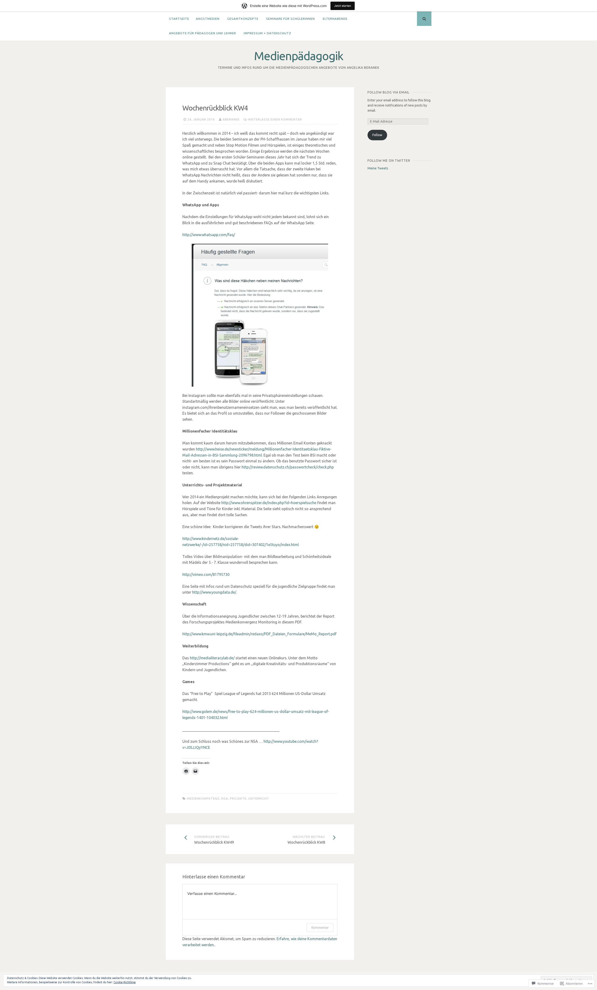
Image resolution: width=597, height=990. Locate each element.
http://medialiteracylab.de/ (212, 658)
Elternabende (335, 18)
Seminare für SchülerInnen (290, 18)
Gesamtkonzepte (242, 18)
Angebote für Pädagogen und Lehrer (202, 33)
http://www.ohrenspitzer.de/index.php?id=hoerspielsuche (268, 503)
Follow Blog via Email (389, 92)
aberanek (231, 119)
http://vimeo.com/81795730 (205, 574)
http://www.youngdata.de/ (214, 592)
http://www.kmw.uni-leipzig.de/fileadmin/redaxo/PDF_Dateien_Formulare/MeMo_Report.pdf (259, 634)
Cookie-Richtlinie (125, 982)
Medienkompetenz (203, 798)
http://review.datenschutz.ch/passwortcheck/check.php (288, 467)
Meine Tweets (378, 168)
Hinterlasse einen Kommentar (275, 119)
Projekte (238, 798)
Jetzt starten (342, 5)
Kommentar (320, 927)
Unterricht (258, 798)
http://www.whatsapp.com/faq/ (208, 235)
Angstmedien (207, 18)
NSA (224, 798)
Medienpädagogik (298, 55)
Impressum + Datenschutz (267, 33)
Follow (377, 135)
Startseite (179, 18)
